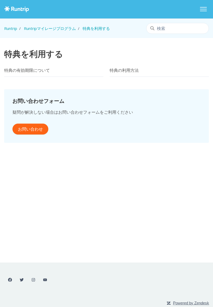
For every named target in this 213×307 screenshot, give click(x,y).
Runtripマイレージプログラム (50, 28)
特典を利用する (96, 28)
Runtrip (10, 28)
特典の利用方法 (124, 70)
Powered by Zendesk (191, 303)
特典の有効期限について (27, 70)
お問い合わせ (30, 129)
